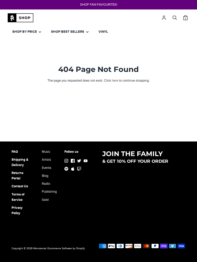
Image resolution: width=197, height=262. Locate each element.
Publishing (49, 192)
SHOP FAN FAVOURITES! (98, 5)
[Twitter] (79, 161)
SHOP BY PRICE (25, 32)
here (115, 81)
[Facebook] (73, 161)
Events (46, 168)
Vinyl (103, 32)
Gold (45, 200)
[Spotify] (66, 169)
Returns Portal (17, 175)
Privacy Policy (17, 210)
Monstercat (39, 248)
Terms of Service (18, 197)
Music (46, 152)
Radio (46, 184)
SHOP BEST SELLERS (68, 32)
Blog (45, 176)
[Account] (164, 16)
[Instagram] (66, 161)
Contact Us (20, 186)
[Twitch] (79, 169)
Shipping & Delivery (20, 162)
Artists (46, 160)
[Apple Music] (73, 169)
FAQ (15, 152)
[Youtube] (86, 161)
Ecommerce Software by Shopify (66, 248)
